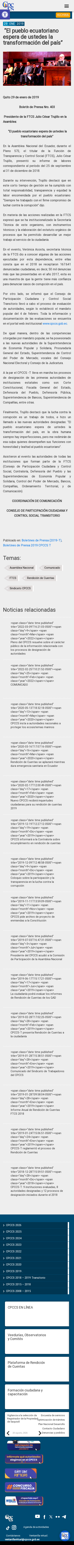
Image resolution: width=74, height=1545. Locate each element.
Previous (8, 1433)
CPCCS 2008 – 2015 (18, 1291)
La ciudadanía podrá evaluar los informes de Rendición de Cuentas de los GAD (36, 995)
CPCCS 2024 (13, 1238)
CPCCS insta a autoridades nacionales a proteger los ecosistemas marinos (36, 725)
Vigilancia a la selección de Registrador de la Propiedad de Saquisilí (22, 1418)
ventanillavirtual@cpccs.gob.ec (22, 1539)
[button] (5, 14)
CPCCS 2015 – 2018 (18, 1284)
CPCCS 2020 (13, 1264)
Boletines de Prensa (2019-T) (41, 540)
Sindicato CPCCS (20, 588)
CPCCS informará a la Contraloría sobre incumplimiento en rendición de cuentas (36, 841)
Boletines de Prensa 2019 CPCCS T (27, 545)
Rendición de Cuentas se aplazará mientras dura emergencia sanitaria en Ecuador (38, 764)
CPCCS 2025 (13, 1231)
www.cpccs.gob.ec (55, 323)
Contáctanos (13, 1535)
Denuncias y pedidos (53, 1432)
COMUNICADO (19, 684)
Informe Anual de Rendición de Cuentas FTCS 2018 (35, 1111)
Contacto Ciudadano (53, 1428)
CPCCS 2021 (13, 1258)
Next (40, 1433)
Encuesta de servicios (53, 1415)
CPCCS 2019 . (14, 1271)
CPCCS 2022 (13, 1251)
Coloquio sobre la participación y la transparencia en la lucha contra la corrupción (32, 881)
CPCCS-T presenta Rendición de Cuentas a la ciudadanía (37, 1034)
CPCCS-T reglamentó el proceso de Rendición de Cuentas (33, 1150)
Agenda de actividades (36, 1527)
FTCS (13, 578)
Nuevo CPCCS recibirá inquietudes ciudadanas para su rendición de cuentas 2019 (36, 804)
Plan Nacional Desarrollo (51, 1424)
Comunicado (52, 567)
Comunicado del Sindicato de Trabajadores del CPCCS (37, 1073)
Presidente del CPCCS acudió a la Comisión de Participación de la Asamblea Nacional (38, 957)
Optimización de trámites (51, 1419)
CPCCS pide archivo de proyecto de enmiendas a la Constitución (33, 918)
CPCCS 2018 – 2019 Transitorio (25, 1277)
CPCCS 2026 (13, 1225)
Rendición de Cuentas (40, 578)
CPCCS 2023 (13, 1244)
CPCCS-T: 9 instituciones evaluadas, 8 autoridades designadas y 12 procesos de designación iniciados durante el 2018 (37, 1191)
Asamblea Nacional (22, 567)
